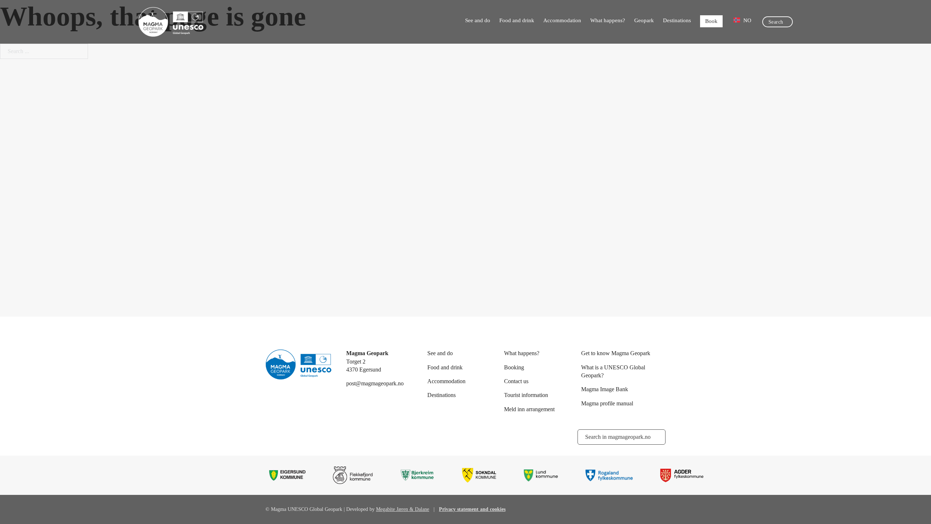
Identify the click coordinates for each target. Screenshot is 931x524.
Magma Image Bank (604, 389)
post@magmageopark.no (375, 383)
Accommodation (562, 20)
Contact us (516, 381)
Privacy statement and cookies (472, 509)
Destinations (677, 20)
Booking (514, 367)
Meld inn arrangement (529, 409)
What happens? (607, 20)
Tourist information (526, 395)
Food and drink (516, 20)
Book (711, 21)
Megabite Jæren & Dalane (402, 509)
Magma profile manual (607, 403)
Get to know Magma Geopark (615, 353)
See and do (477, 20)
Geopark (644, 20)
